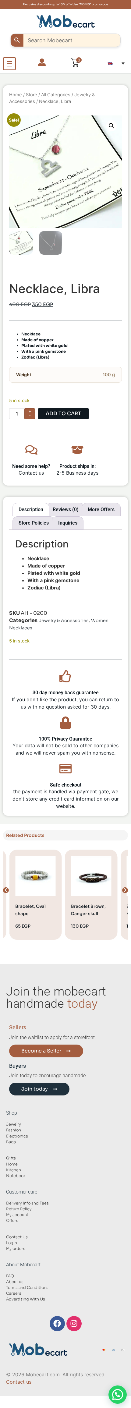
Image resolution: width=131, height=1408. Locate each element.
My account (17, 1214)
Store (31, 94)
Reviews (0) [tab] (66, 509)
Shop (11, 1113)
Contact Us (17, 1237)
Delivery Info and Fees (27, 1203)
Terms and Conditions (27, 1287)
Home (15, 94)
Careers (13, 1293)
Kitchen (13, 1170)
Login (11, 1242)
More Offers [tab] (101, 509)
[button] (116, 63)
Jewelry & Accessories (64, 620)
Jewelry (13, 1124)
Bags (11, 1142)
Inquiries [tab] (67, 523)
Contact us (18, 1382)
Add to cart (63, 413)
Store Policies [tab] (34, 523)
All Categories (55, 94)
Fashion (13, 1130)
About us (14, 1281)
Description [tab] (31, 509)
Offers (12, 1220)
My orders (15, 1248)
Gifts (11, 1158)
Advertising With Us (25, 1299)
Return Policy (19, 1209)
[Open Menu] (9, 63)
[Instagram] (74, 1323)
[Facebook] (57, 1323)
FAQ (10, 1276)
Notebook (16, 1175)
